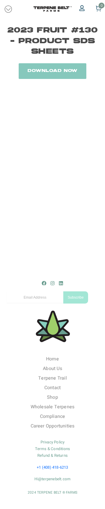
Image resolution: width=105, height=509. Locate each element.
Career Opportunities (53, 426)
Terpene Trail (52, 378)
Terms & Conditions (52, 449)
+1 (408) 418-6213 (52, 467)
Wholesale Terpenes (53, 406)
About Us (52, 368)
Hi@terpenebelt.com (52, 479)
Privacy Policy (53, 442)
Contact (52, 387)
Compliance (52, 416)
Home (52, 358)
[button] (8, 9)
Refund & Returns (52, 456)
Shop (52, 397)
